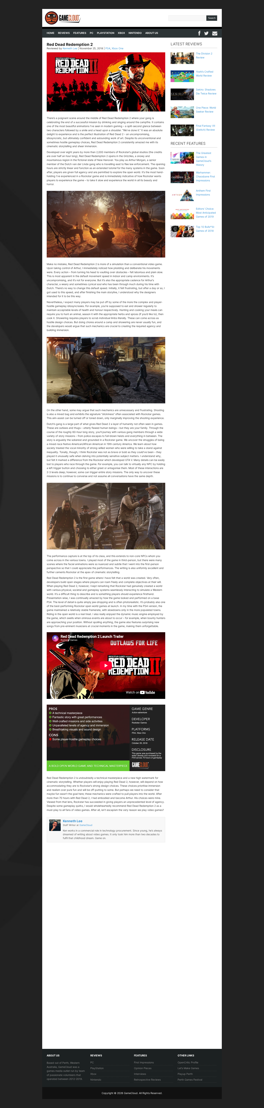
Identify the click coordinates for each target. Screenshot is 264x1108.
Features (79, 32)
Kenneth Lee (70, 48)
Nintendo (135, 32)
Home (50, 32)
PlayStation (105, 32)
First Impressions (144, 1062)
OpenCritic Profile (188, 1062)
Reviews (64, 32)
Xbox (121, 32)
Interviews (140, 1073)
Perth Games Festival (190, 1079)
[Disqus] (106, 900)
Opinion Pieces (142, 1068)
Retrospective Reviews (147, 1079)
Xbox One (117, 48)
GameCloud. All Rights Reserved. (143, 1093)
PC (91, 32)
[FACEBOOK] (199, 33)
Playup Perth (185, 1073)
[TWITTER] (206, 33)
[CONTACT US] (214, 33)
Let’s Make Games (188, 1068)
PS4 (107, 48)
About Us (151, 32)
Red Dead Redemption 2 (70, 44)
